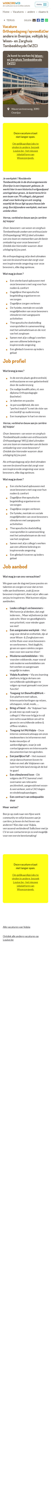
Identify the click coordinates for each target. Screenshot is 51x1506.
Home (6, 11)
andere (31, 11)
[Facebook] (38, 20)
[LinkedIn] (42, 20)
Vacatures (18, 11)
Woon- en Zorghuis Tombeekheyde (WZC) (25, 59)
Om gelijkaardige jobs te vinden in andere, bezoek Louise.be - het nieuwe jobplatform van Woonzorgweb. (25, 151)
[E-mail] (34, 20)
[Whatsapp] (46, 20)
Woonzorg (11, 3)
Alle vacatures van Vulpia (16, 926)
